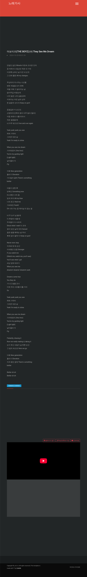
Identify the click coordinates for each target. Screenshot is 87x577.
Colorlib (19, 568)
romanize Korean (14, 385)
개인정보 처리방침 (75, 567)
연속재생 (76, 440)
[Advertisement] (43, 32)
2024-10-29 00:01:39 (17, 55)
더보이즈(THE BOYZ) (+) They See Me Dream (30, 51)
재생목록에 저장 (63, 440)
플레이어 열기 (50, 440)
